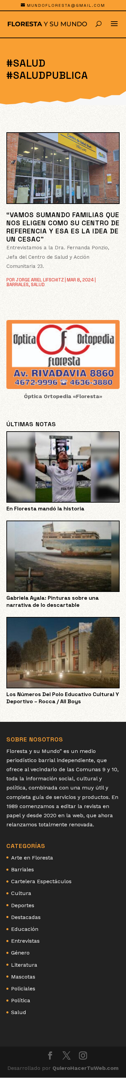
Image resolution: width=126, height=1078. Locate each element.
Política (20, 1000)
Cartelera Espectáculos (41, 881)
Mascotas (23, 976)
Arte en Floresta (32, 857)
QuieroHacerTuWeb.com (85, 1068)
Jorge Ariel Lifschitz (40, 280)
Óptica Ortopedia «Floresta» (63, 396)
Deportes (22, 905)
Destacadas (26, 917)
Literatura (24, 965)
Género (20, 952)
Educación (24, 929)
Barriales (17, 285)
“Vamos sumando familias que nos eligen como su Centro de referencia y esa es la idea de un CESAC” (63, 227)
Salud (38, 285)
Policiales (23, 988)
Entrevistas (25, 941)
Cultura (21, 893)
